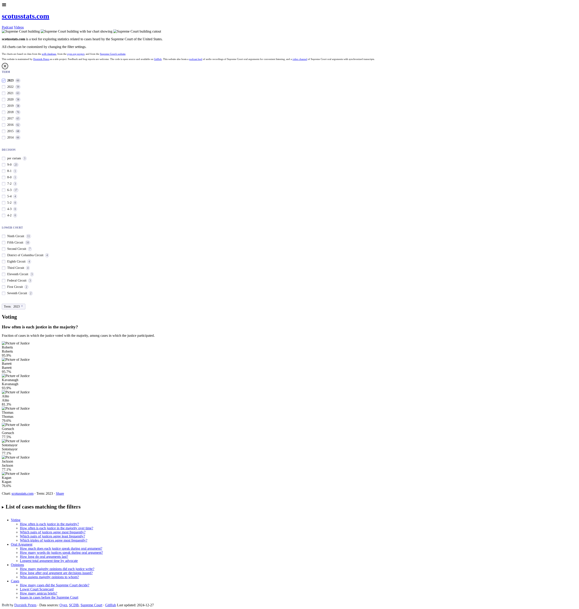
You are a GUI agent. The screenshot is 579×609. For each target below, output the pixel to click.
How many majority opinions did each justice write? (57, 569)
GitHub (158, 59)
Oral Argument (21, 544)
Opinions (17, 565)
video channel (299, 59)
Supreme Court (91, 605)
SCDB (74, 605)
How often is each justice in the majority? (49, 524)
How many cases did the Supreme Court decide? (54, 585)
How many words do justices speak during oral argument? (61, 552)
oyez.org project (75, 54)
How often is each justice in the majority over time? (56, 528)
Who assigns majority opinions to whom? (49, 577)
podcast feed (195, 59)
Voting (15, 520)
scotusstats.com (25, 16)
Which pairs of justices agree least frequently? (52, 536)
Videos (19, 27)
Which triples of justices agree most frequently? (53, 540)
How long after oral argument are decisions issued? (56, 573)
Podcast (7, 27)
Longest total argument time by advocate (49, 561)
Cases (15, 581)
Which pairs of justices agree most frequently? (52, 532)
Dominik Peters (41, 59)
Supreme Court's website (113, 54)
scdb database (49, 54)
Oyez (63, 605)
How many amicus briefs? (38, 593)
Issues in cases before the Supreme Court (49, 597)
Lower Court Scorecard (37, 589)
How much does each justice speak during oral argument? (61, 548)
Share (60, 493)
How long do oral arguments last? (44, 557)
